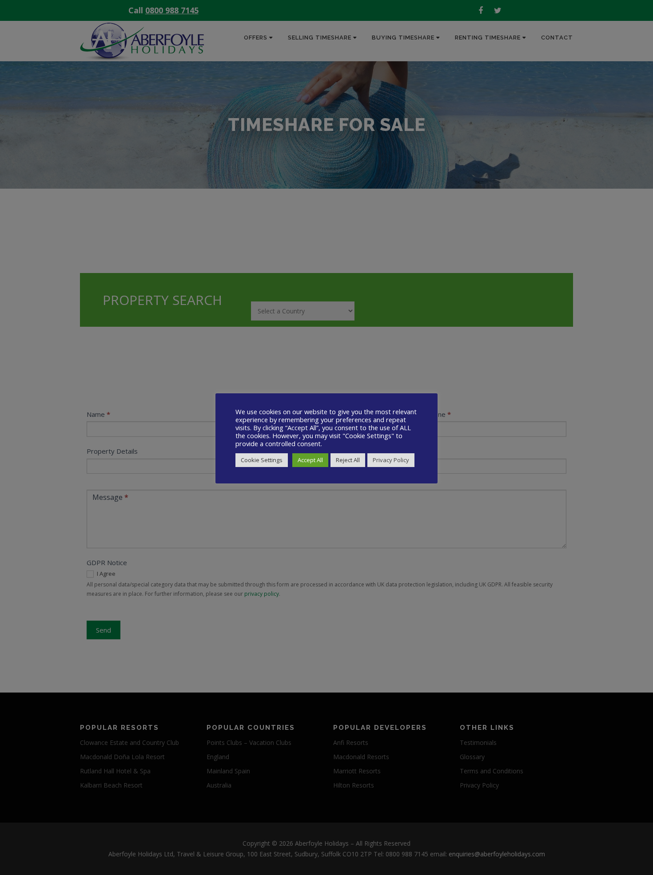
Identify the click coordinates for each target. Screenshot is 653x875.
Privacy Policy (391, 460)
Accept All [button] (310, 460)
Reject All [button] (348, 460)
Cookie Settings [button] (262, 460)
